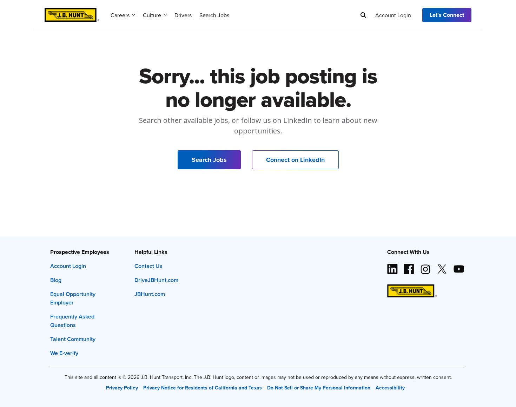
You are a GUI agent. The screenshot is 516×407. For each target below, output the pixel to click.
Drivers (183, 15)
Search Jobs (214, 15)
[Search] (363, 15)
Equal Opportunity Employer (72, 298)
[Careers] (72, 13)
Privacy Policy (122, 387)
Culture (152, 15)
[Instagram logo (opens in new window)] (425, 266)
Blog (55, 280)
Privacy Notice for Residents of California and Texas (202, 387)
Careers (120, 15)
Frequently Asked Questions (72, 321)
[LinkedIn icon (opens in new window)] (392, 266)
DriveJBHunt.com (156, 280)
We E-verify (64, 353)
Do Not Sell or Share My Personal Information (319, 387)
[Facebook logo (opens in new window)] (409, 266)
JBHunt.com (149, 294)
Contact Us (148, 266)
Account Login (393, 15)
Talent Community (72, 339)
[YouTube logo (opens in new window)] (458, 266)
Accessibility (390, 387)
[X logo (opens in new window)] (442, 266)
